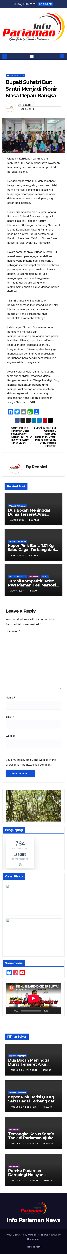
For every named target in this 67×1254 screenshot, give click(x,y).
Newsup (53, 1234)
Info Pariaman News (33, 45)
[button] (57, 56)
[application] (33, 998)
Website (10, 735)
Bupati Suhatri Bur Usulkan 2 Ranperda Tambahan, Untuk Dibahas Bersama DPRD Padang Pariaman (45, 436)
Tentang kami (33, 1246)
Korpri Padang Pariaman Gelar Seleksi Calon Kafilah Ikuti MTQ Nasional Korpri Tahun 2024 (21, 435)
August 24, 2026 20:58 (25, 1180)
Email (10, 716)
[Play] (10, 1010)
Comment (13, 631)
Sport (45, 577)
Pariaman (34, 577)
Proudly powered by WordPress (23, 1234)
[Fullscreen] (57, 1010)
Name (10, 697)
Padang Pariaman (15, 76)
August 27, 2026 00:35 (25, 1143)
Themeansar (33, 1239)
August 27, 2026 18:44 (24, 1107)
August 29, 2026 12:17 (24, 1070)
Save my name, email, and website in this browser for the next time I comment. (31, 762)
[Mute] (51, 1010)
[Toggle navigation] (31, 56)
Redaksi (26, 104)
